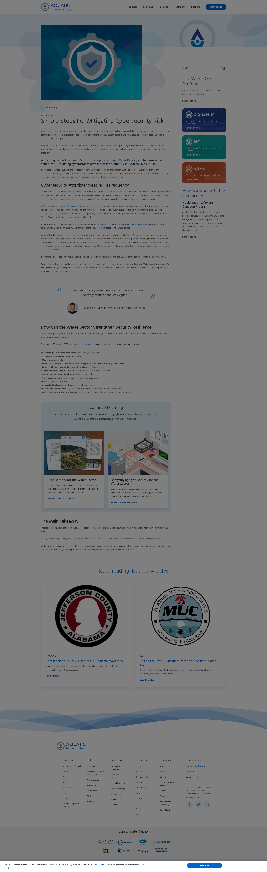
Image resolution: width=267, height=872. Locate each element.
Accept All (204, 865)
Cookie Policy (66, 864)
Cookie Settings (100, 864)
